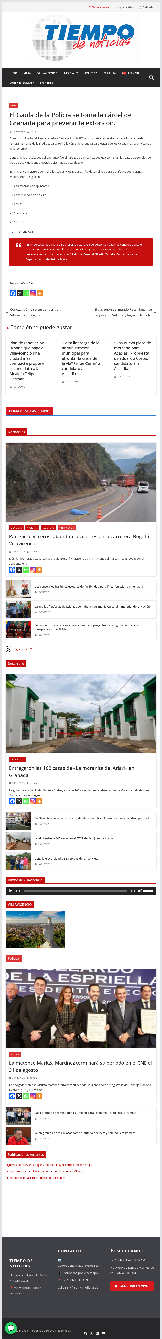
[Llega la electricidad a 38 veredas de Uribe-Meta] (18, 861)
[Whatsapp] (26, 293)
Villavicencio (47, 73)
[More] (40, 293)
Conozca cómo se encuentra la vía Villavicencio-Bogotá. (35, 312)
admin (33, 131)
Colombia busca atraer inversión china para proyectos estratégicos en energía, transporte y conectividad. (86, 627)
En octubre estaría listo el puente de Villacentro (36, 1178)
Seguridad (48, 527)
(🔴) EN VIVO (130, 73)
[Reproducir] (11, 891)
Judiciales (71, 73)
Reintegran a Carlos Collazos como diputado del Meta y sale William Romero (84, 1133)
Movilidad (16, 527)
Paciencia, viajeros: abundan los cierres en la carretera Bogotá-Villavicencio (80, 540)
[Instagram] (33, 293)
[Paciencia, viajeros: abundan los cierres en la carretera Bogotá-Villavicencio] (81, 482)
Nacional (32, 527)
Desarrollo (17, 759)
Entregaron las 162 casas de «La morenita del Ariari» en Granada (71, 771)
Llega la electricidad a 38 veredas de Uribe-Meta (66, 858)
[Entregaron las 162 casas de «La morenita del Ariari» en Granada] (81, 713)
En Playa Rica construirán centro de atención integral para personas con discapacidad (91, 818)
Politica (91, 73)
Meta (27, 73)
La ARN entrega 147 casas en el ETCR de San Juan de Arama (74, 838)
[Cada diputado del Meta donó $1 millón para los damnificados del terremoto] (18, 1116)
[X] (20, 293)
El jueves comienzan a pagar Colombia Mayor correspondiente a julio (50, 1165)
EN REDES (46, 82)
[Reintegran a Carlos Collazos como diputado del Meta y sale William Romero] (18, 1136)
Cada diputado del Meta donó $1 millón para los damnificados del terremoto (85, 1113)
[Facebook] (13, 293)
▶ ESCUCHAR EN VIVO (132, 1286)
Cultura (110, 73)
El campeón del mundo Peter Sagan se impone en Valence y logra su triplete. (123, 312)
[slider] (148, 890)
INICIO (13, 73)
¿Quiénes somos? (21, 82)
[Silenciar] (140, 891)
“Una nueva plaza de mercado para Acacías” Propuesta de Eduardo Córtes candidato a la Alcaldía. (132, 355)
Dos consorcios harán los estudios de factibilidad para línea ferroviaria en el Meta (88, 586)
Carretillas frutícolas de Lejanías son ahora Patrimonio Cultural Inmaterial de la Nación (92, 606)
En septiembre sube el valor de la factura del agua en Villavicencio (47, 1171)
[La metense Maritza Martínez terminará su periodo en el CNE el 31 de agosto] (81, 1008)
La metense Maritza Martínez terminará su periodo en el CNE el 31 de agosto (80, 1066)
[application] (81, 891)
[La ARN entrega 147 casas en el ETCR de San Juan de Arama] (18, 841)
